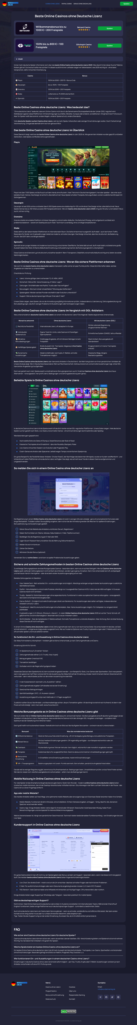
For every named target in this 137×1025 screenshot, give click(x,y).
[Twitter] (112, 997)
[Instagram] (118, 997)
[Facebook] (106, 997)
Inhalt (20, 59)
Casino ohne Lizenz (53, 4)
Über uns (72, 991)
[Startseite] (10, 4)
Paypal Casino (67, 4)
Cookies (72, 987)
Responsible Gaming (77, 995)
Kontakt (72, 999)
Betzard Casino (83, 27)
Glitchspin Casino (84, 44)
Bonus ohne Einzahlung (82, 4)
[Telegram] (100, 997)
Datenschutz (51, 999)
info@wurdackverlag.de (106, 989)
